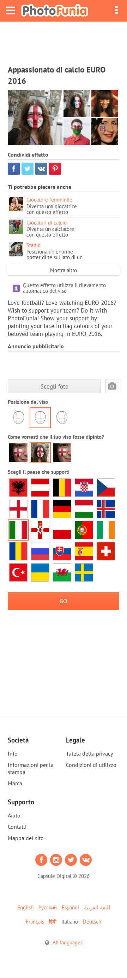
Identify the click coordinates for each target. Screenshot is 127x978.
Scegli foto (54, 386)
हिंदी (52, 921)
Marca (15, 783)
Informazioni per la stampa (31, 768)
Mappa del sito (26, 838)
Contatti (17, 826)
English (25, 907)
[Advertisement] (63, 41)
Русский (47, 907)
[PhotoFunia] (54, 11)
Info (13, 753)
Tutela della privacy (89, 753)
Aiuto (14, 815)
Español (70, 907)
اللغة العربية (97, 907)
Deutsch (92, 921)
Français (35, 921)
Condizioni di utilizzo (91, 764)
